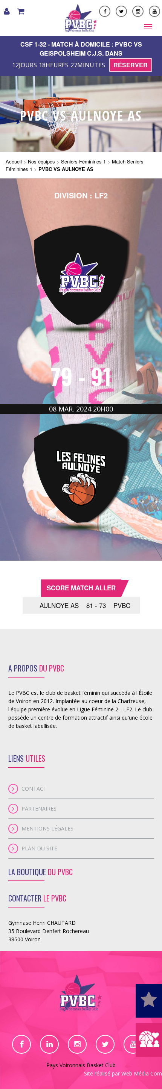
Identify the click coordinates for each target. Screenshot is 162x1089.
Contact (34, 788)
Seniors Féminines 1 (83, 161)
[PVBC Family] (149, 1040)
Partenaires (39, 808)
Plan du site (39, 848)
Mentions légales (47, 828)
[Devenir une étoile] (149, 1001)
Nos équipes (41, 161)
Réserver (130, 64)
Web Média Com (141, 1073)
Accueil (14, 161)
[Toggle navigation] (148, 26)
